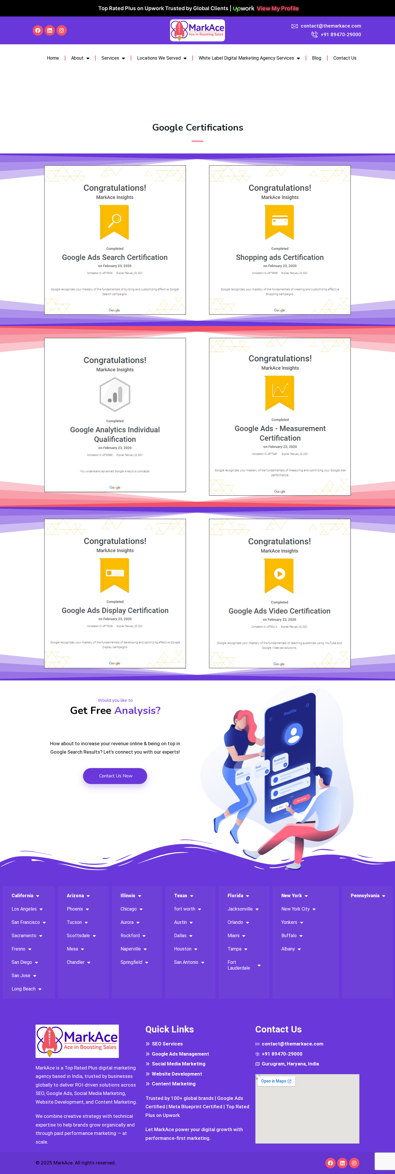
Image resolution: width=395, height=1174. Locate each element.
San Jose (21, 975)
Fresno (18, 949)
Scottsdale (78, 935)
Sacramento (24, 935)
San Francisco (26, 922)
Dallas (180, 935)
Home (53, 58)
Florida (235, 895)
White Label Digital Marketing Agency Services (246, 58)
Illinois (128, 895)
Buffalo (289, 935)
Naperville (131, 949)
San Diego (22, 962)
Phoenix (75, 909)
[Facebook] (38, 30)
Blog (316, 58)
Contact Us (345, 58)
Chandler (75, 962)
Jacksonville (240, 909)
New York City (295, 909)
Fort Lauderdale (239, 965)
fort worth (184, 909)
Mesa (72, 949)
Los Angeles (24, 909)
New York (291, 895)
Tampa (234, 949)
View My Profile (278, 8)
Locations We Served (159, 58)
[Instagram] (61, 30)
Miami (233, 935)
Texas (180, 895)
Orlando (235, 922)
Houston (182, 949)
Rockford (130, 935)
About (77, 58)
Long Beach (24, 989)
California (22, 895)
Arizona (75, 895)
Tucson (74, 922)
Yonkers (289, 922)
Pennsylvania (365, 895)
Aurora (127, 922)
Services (110, 58)
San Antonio (186, 962)
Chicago (129, 909)
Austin (180, 922)
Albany (288, 949)
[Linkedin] (50, 30)
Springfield (131, 962)
